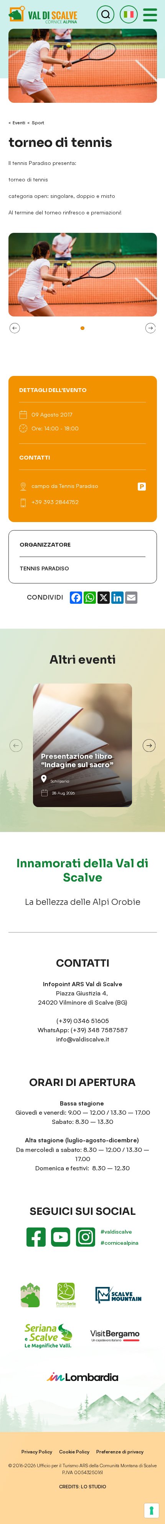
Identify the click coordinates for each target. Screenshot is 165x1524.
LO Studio (93, 1486)
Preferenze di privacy (120, 1452)
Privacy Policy (36, 1452)
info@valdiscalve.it (82, 1039)
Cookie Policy (74, 1452)
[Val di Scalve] (42, 14)
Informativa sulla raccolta (42, 1515)
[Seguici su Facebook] (36, 1237)
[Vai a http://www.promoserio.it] (66, 1294)
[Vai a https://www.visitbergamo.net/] (114, 1335)
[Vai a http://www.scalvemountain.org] (118, 1294)
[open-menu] (150, 15)
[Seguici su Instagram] (85, 1237)
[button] (128, 14)
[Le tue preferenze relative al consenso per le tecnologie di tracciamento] (151, 1510)
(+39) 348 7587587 (99, 1030)
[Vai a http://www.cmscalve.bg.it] (30, 1294)
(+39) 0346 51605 (82, 1021)
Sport (38, 122)
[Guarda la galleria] (82, 274)
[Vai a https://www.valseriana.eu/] (48, 1335)
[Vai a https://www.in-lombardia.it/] (82, 1377)
